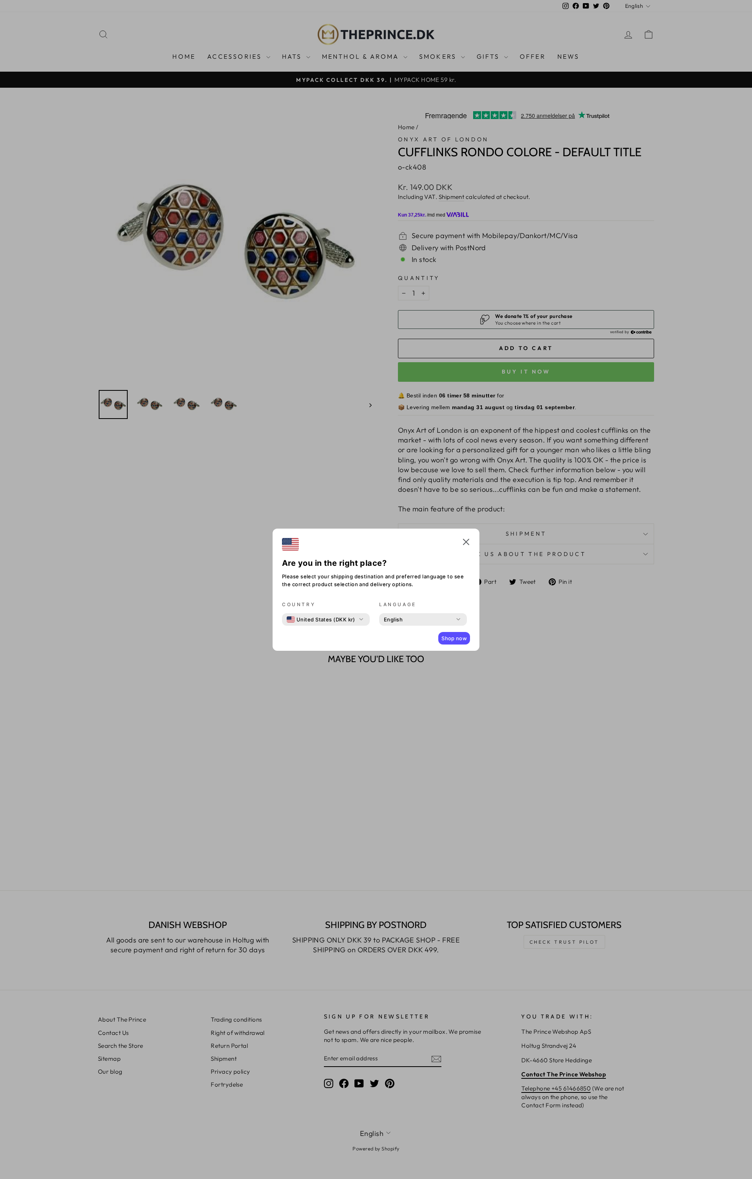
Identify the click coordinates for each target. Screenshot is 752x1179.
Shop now (454, 638)
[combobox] (321, 619)
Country (298, 604)
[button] (466, 543)
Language (397, 604)
